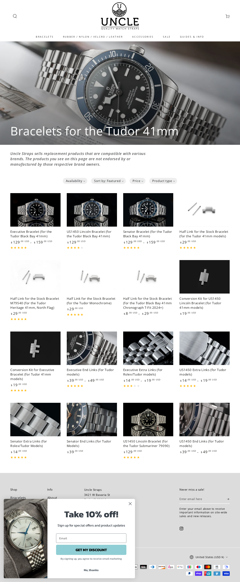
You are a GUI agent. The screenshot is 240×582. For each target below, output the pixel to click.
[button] (14, 16)
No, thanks (91, 570)
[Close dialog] (130, 503)
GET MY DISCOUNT (91, 550)
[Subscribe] (228, 499)
